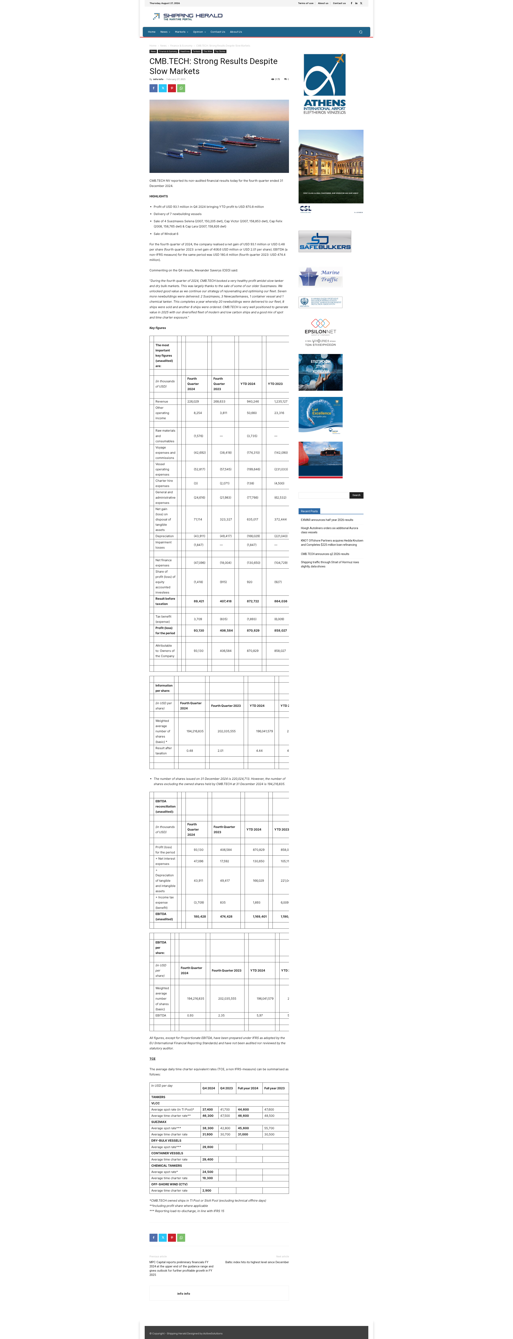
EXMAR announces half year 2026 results (327, 519)
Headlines (185, 51)
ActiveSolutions (213, 1333)
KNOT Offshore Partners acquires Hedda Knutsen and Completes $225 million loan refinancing (332, 542)
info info (158, 79)
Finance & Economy (181, 45)
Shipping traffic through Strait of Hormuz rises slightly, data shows (330, 564)
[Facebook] (351, 3)
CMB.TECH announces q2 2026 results (325, 554)
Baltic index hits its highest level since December (257, 1262)
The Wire (208, 51)
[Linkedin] (356, 3)
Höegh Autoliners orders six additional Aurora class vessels (329, 530)
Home (153, 45)
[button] (360, 32)
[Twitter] (361, 3)
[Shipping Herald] (188, 17)
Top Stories (220, 51)
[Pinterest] (172, 88)
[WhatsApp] (181, 88)
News (163, 45)
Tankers (196, 51)
